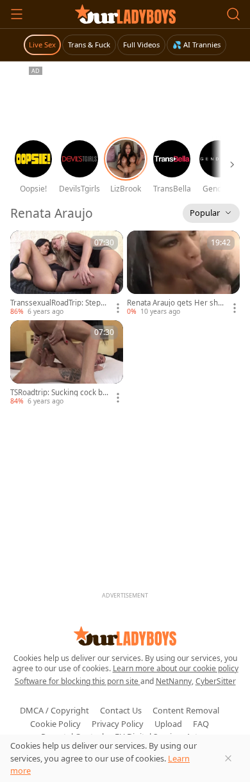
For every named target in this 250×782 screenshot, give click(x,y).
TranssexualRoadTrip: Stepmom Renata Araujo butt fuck (59, 303)
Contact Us (121, 710)
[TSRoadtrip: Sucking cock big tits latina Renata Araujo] (66, 363)
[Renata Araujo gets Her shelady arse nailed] (183, 273)
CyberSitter (216, 681)
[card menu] (118, 308)
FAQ (201, 723)
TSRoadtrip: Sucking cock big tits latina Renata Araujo (59, 392)
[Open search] (233, 14)
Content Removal (186, 710)
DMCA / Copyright (54, 710)
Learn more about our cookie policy (175, 668)
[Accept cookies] (228, 758)
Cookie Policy (55, 723)
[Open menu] (16, 14)
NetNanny (174, 681)
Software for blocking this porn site (77, 681)
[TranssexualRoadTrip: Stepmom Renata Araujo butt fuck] (66, 273)
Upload (168, 723)
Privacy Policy (118, 723)
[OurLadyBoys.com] (125, 14)
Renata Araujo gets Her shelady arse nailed (175, 303)
